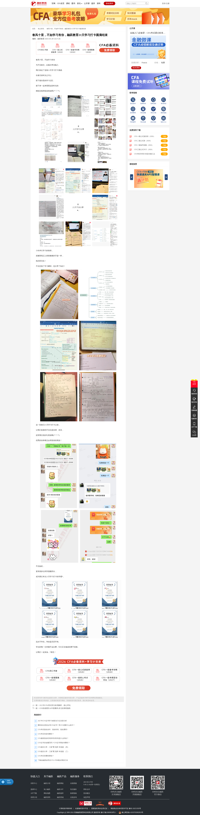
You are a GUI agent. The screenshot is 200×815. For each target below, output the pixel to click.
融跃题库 (60, 793)
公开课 (87, 3)
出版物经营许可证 (81, 808)
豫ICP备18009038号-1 (108, 812)
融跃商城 (60, 797)
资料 (98, 3)
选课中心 (34, 789)
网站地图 (47, 793)
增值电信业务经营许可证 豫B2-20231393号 (126, 808)
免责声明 (86, 797)
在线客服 (73, 783)
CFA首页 (60, 3)
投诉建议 (86, 793)
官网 (53, 3)
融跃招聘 (47, 797)
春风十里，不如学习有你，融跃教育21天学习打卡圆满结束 (66, 29)
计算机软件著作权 (65, 808)
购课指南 (73, 793)
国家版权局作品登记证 (99, 808)
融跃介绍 (47, 783)
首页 (33, 29)
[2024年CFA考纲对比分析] (100, 16)
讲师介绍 (34, 797)
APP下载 (34, 793)
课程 (68, 3)
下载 (164, 136)
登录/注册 (165, 3)
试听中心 (34, 783)
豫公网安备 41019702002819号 (132, 812)
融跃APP (60, 789)
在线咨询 (73, 797)
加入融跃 (47, 789)
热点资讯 (41, 29)
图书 (73, 3)
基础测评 (109, 3)
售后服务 (73, 789)
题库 (93, 3)
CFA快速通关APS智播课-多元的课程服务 (55, 708)
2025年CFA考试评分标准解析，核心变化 (55, 705)
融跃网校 (60, 783)
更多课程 (136, 68)
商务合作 (86, 789)
